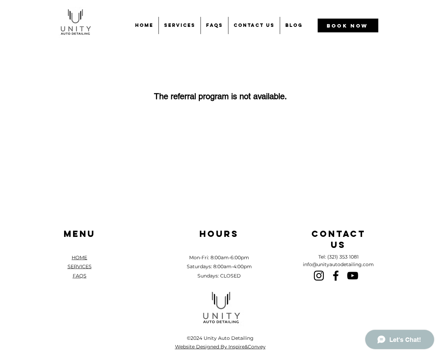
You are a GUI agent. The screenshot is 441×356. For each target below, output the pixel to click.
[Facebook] (335, 275)
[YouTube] (352, 275)
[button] (180, 25)
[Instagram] (319, 275)
